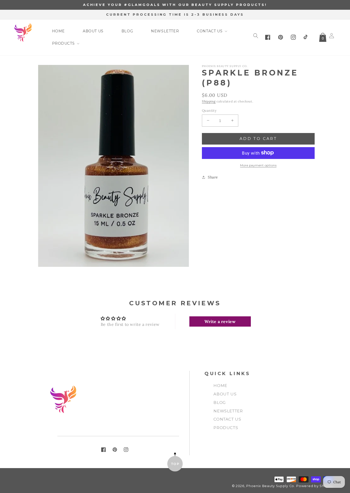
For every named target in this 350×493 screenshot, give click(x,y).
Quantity (209, 110)
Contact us (227, 419)
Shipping (209, 101)
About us (224, 394)
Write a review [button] (219, 321)
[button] (208, 31)
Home (220, 385)
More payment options (258, 165)
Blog (219, 402)
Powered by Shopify (314, 486)
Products (225, 427)
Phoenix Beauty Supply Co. (270, 486)
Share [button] (213, 177)
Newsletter (228, 411)
